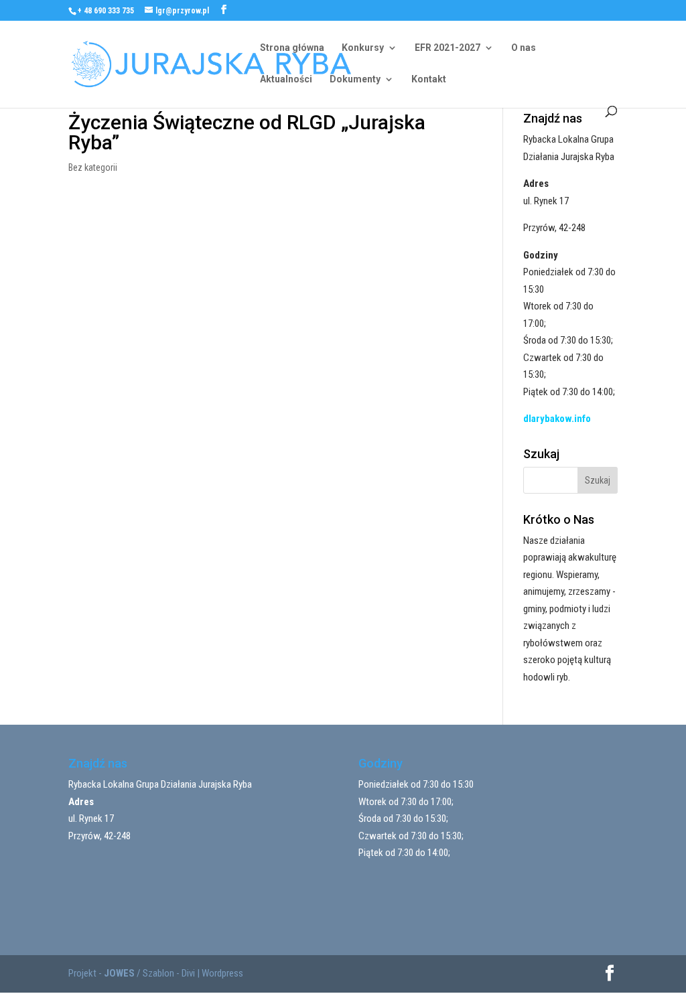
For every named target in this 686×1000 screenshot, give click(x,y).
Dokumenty (355, 79)
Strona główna (292, 48)
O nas (523, 48)
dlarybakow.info (557, 419)
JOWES (119, 973)
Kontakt (428, 79)
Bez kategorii (92, 167)
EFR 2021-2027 (447, 48)
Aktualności (286, 79)
